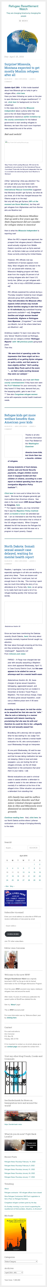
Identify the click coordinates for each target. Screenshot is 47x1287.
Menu (24, 21)
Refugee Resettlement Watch (23, 7)
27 (23, 880)
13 (23, 872)
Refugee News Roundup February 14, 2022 (19, 1161)
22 (34, 876)
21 (29, 876)
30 (40, 880)
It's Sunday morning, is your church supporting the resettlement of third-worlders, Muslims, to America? (23, 1207)
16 (40, 872)
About (6, 1188)
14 (29, 872)
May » (12, 886)
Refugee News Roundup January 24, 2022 (19, 1173)
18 (13, 876)
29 (34, 880)
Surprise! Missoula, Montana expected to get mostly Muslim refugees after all (21, 69)
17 (7, 876)
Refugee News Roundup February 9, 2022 (19, 1165)
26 (18, 880)
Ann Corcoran (21, 79)
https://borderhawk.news (13, 1124)
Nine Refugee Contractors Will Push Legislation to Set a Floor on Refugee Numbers (22, 1197)
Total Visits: (8, 1280)
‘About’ (13, 1004)
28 (29, 880)
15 (34, 872)
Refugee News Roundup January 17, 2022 (19, 1177)
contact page (12, 1046)
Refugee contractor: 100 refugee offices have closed (23, 1192)
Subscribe (13, 934)
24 (7, 880)
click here (21, 93)
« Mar (6, 886)
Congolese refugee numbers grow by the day (20, 1202)
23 (40, 876)
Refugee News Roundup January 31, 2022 (19, 1169)
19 (18, 876)
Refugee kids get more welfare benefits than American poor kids (20, 418)
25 (13, 880)
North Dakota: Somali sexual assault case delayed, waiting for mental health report (19, 551)
